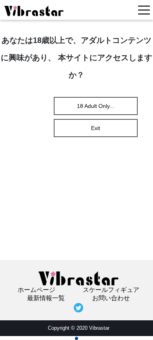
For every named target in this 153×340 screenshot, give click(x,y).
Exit (95, 128)
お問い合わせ (111, 298)
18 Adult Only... (95, 106)
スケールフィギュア (111, 289)
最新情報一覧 (46, 298)
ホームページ (36, 289)
